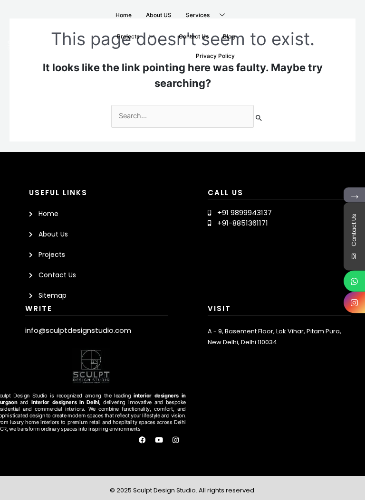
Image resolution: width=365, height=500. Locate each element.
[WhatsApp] (354, 281)
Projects (128, 36)
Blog (229, 36)
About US (159, 15)
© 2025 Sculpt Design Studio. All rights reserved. (183, 490)
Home (123, 15)
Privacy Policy (215, 55)
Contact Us (194, 36)
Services (198, 15)
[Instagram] (354, 302)
